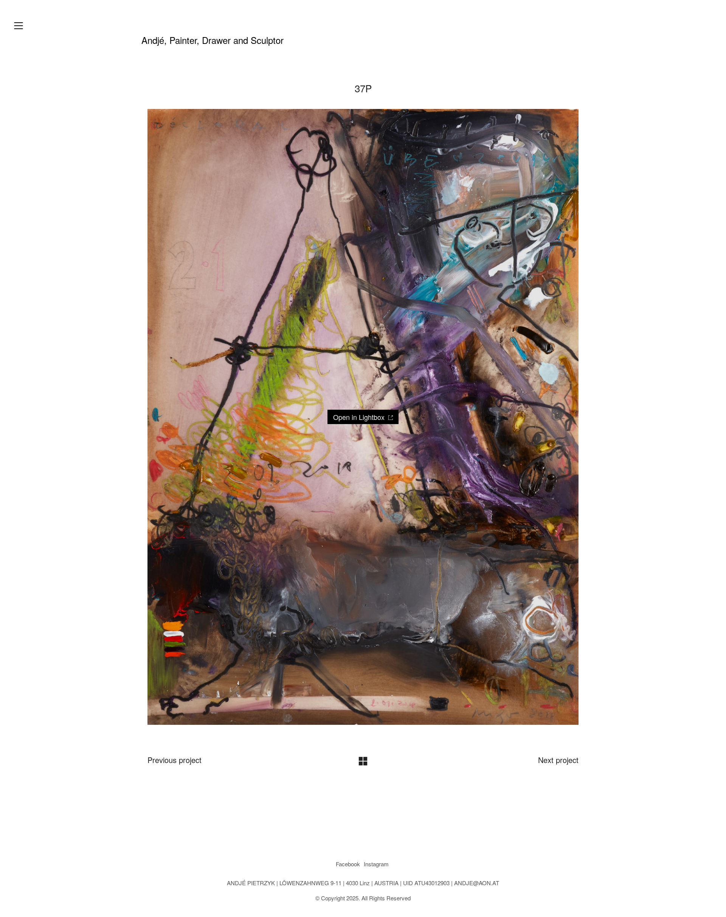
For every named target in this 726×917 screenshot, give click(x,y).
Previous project (174, 760)
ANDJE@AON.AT (476, 883)
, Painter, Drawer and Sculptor (212, 40)
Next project (558, 760)
